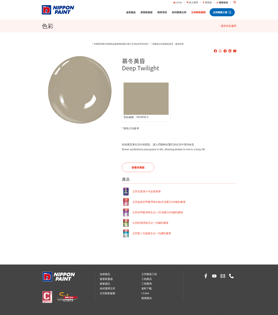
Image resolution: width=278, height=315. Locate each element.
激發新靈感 (146, 12)
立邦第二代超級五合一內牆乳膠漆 (151, 233)
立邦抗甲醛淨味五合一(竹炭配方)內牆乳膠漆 (157, 212)
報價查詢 (146, 298)
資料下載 (146, 288)
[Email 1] (223, 276)
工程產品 (146, 279)
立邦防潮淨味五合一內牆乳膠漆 (150, 222)
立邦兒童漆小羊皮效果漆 (146, 191)
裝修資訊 (162, 12)
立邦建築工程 (220, 12)
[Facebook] (206, 276)
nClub (179, 2)
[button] (234, 2)
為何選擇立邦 (179, 12)
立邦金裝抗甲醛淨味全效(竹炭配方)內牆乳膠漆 (158, 202)
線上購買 (193, 2)
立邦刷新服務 (198, 12)
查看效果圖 (138, 167)
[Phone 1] (231, 276)
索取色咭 (223, 2)
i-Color (145, 293)
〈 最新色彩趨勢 (227, 26)
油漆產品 (131, 12)
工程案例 (146, 283)
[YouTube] (214, 276)
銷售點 (208, 2)
